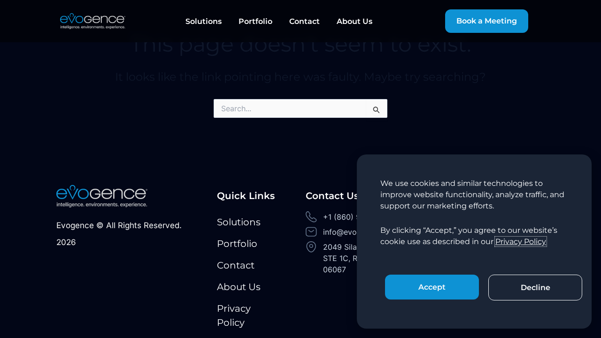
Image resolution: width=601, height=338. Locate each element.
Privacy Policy (234, 315)
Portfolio (255, 21)
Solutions (203, 21)
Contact (304, 21)
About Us (354, 21)
